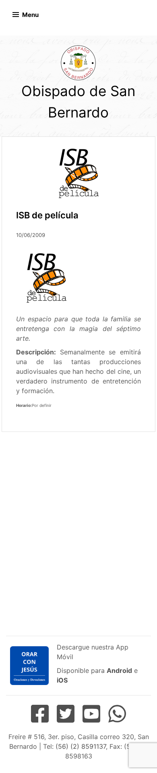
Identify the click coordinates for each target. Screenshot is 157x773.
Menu (30, 15)
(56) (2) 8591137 (81, 746)
